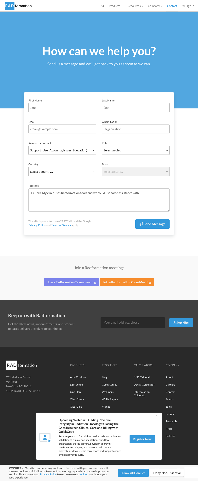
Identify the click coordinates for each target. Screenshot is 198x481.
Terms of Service (61, 225)
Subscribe (181, 322)
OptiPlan (75, 391)
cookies (83, 474)
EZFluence (76, 384)
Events (170, 399)
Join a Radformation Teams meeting (71, 282)
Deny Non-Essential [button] (167, 473)
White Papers (110, 399)
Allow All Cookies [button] (133, 473)
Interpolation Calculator (142, 393)
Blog (104, 377)
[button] (156, 415)
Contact (172, 6)
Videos (106, 406)
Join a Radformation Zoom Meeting (127, 282)
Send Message (154, 224)
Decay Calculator (144, 384)
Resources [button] (134, 6)
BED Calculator (143, 377)
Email (31, 121)
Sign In (189, 6)
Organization (110, 121)
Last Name (108, 100)
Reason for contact (39, 143)
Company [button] (154, 6)
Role (104, 143)
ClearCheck (77, 399)
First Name (35, 100)
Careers (170, 384)
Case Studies (109, 384)
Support (170, 414)
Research (171, 421)
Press (169, 428)
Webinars (108, 391)
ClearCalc (76, 406)
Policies (170, 436)
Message (33, 185)
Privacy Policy (48, 474)
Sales (169, 406)
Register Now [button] (142, 439)
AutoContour (78, 377)
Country (33, 164)
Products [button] (115, 6)
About (169, 377)
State (105, 164)
